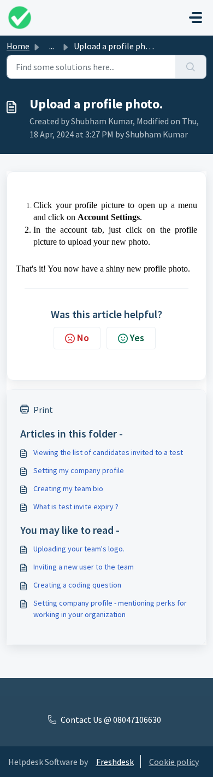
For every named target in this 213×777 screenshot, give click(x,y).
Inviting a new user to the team (83, 567)
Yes (137, 337)
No (83, 337)
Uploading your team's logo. (79, 549)
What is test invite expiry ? (76, 506)
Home (18, 46)
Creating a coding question (77, 585)
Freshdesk (115, 761)
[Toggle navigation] (195, 17)
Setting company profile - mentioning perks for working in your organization (110, 608)
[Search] (190, 67)
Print (43, 409)
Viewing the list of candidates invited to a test (108, 452)
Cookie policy (174, 761)
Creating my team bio (68, 488)
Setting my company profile (78, 470)
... (51, 46)
